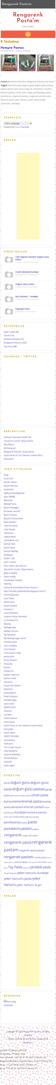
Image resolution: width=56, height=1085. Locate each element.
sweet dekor (9, 732)
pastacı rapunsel (11, 674)
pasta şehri (9, 656)
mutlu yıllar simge (24, 92)
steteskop (15, 103)
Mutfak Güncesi (11, 631)
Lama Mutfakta (11, 612)
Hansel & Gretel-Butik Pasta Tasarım (20, 587)
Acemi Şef (8, 478)
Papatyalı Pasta (22, 308)
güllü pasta (14, 795)
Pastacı (7, 667)
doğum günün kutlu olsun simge (15, 89)
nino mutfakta (10, 645)
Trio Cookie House (12, 747)
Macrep (7, 623)
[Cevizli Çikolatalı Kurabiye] (9, 274)
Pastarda (8, 682)
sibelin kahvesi (10, 718)
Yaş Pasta (49, 81)
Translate (25, 127)
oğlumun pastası (32, 817)
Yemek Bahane (11, 758)
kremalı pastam (34, 807)
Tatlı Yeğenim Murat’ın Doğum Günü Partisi (32, 258)
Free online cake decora (15, 565)
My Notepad (9, 448)
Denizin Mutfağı (11, 551)
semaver (8, 714)
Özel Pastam (10, 649)
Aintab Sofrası (10, 482)
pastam (26, 828)
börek (7, 783)
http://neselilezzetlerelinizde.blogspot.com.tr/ (25, 591)
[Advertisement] (28, 196)
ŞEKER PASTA (10, 707)
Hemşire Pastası (12, 47)
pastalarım (6, 96)
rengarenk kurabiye (30, 835)
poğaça (35, 829)
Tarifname (8, 743)
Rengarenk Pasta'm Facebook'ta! (19, 451)
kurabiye (20, 812)
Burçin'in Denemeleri (13, 518)
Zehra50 (8, 761)
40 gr (6, 475)
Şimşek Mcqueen (10, 873)
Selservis (8, 711)
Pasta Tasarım (10, 660)
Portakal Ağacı (10, 700)
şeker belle (9, 703)
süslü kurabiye (21, 862)
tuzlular (43, 862)
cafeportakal (10, 536)
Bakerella (8, 500)
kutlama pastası (37, 812)
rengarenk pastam (20, 96)
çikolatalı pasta (15, 85)
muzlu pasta (19, 816)
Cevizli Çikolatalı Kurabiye (27, 271)
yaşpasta (26, 868)
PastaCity (8, 663)
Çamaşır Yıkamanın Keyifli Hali (17, 437)
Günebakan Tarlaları (13, 580)
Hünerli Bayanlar (11, 594)
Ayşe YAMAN (9, 496)
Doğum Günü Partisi (24, 284)
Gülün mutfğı (10, 576)
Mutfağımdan (10, 627)
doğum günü (28, 85)
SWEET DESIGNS (11, 736)
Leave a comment (23, 51)
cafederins (8, 533)
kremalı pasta (31, 801)
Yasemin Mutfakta (12, 754)
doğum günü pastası (44, 85)
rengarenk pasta (17, 842)
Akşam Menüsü (11, 485)
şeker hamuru (21, 99)
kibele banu (9, 602)
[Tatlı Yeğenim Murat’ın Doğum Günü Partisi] (9, 259)
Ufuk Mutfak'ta (10, 750)
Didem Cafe (9, 558)
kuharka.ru (8, 609)
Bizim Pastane (10, 514)
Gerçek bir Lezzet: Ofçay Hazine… (19, 440)
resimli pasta (40, 857)
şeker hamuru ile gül (29, 885)
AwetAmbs (9, 489)
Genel (6, 335)
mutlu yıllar (8, 817)
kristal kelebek (10, 605)
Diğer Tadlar (9, 331)
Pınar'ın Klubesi (11, 696)
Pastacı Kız (9, 671)
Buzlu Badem (10, 522)
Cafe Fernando (11, 525)
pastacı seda (10, 678)
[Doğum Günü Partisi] (9, 286)
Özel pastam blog (12, 652)
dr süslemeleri (36, 89)
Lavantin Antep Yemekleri (15, 616)
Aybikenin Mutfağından (14, 493)
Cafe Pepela (9, 529)
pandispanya (39, 92)
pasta (48, 92)
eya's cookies (10, 562)
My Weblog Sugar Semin (15, 638)
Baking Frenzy (10, 503)
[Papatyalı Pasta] (9, 311)
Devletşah (8, 554)
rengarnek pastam (37, 96)
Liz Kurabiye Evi (11, 620)
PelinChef (8, 689)
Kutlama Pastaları (18, 81)
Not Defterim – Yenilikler (26, 296)
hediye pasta (25, 795)
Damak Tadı (9, 543)
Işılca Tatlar (9, 598)
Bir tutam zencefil (12, 511)
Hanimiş (7, 583)
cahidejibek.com (11, 540)
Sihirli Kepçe (9, 721)
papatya (24, 822)
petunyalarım (10, 692)
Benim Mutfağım (11, 507)
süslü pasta (32, 862)
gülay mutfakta (10, 573)
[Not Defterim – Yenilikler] (9, 298)
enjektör (48, 89)
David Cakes (9, 547)
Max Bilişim (9, 444)
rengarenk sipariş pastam (32, 850)
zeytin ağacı (9, 765)
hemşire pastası (8, 92)
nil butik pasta (10, 641)
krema (16, 801)
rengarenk (12, 834)
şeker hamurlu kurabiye (33, 873)
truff (38, 862)
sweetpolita (9, 740)
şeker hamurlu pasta (18, 879)
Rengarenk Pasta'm (28, 18)
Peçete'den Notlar (12, 685)
